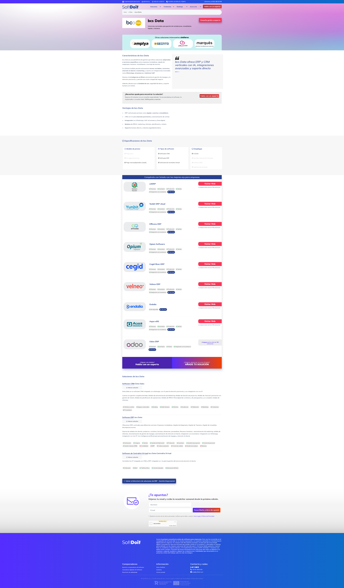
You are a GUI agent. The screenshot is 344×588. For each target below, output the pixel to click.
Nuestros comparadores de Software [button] (133, 567)
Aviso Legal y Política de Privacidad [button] (204, 516)
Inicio (125, 12)
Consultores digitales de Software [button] (132, 570)
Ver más (171, 192)
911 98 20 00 (217, 1)
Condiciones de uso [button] (158, 578)
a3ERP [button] (152, 184)
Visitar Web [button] (209, 184)
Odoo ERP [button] (154, 341)
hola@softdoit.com (197, 572)
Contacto (159, 570)
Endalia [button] (152, 304)
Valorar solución (133, 387)
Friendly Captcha (172, 525)
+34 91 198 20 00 (197, 569)
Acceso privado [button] (160, 572)
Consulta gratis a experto (210, 20)
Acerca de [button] (193, 7)
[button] (155, 7)
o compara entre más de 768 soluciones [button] (209, 187)
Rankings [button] (180, 7)
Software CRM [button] (128, 384)
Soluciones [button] (153, 7)
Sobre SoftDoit (160, 567)
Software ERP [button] (128, 417)
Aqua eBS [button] (154, 321)
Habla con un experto (212, 6)
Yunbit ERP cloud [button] (157, 204)
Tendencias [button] (167, 7)
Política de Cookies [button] (197, 578)
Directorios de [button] (129, 572)
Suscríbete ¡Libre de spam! (206, 510)
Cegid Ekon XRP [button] (156, 264)
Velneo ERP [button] (154, 284)
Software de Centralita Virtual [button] (135, 453)
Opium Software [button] (157, 244)
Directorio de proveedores (130, 12)
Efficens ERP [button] (155, 224)
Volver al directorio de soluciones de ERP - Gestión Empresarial (150, 481)
